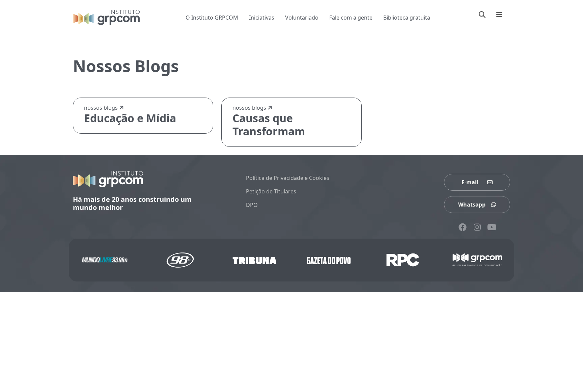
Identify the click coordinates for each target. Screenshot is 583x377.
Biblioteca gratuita (406, 17)
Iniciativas (261, 17)
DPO (252, 205)
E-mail (470, 182)
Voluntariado (301, 17)
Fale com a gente (350, 17)
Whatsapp (471, 204)
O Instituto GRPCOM (212, 17)
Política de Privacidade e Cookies (287, 178)
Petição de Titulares (271, 191)
